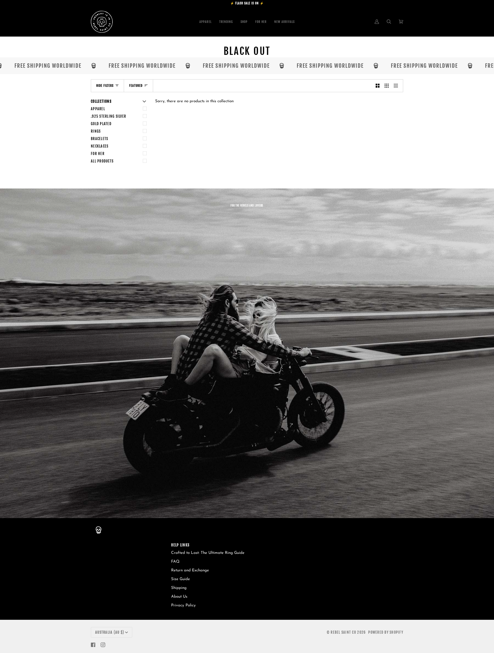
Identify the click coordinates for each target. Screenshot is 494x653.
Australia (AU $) (109, 632)
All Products (102, 161)
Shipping (179, 588)
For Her (97, 153)
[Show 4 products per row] (397, 86)
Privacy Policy (183, 605)
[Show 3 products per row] (386, 86)
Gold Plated (101, 124)
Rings (96, 131)
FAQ (175, 562)
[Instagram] (103, 644)
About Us (179, 597)
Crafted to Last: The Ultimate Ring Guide (207, 553)
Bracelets (99, 138)
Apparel (98, 109)
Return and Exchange (190, 570)
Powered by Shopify (385, 632)
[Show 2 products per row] (377, 86)
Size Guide (180, 579)
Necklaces (99, 146)
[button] (244, 22)
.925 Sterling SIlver (108, 116)
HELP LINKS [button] (180, 545)
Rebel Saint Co (343, 632)
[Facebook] (93, 644)
